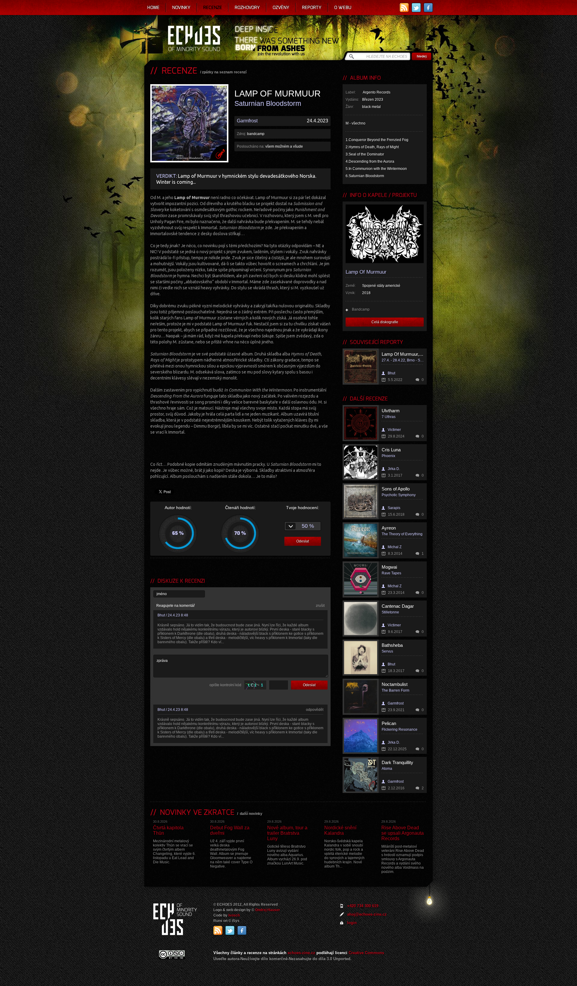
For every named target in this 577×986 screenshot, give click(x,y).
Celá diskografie (384, 322)
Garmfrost (247, 120)
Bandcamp (361, 309)
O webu (342, 8)
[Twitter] (416, 8)
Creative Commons (366, 953)
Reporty (312, 8)
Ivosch (234, 915)
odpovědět (314, 710)
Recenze (212, 8)
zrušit (320, 606)
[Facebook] (428, 8)
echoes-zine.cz (301, 953)
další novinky (251, 814)
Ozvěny (281, 8)
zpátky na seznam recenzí (224, 72)
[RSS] (404, 8)
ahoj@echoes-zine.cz (367, 914)
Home (153, 8)
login (352, 922)
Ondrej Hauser (267, 910)
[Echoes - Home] (193, 39)
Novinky (181, 8)
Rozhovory (247, 8)
